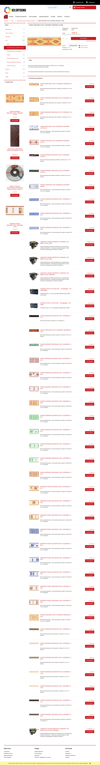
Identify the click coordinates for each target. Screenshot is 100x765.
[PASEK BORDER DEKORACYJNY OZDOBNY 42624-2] (34, 171)
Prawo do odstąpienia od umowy (43, 757)
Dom (6, 40)
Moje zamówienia (8, 755)
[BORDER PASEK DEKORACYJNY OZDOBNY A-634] (34, 602)
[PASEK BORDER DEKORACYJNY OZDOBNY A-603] (34, 388)
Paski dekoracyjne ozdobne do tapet (15, 47)
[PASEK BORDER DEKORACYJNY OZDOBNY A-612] (34, 431)
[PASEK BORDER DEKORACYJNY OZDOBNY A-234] (34, 715)
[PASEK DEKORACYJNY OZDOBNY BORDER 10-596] (34, 84)
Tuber (69, 47)
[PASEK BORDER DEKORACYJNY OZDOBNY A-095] (34, 629)
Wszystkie (7, 36)
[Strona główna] (17, 10)
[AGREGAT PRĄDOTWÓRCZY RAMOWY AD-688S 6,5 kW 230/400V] (34, 276)
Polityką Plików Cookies (42, 763)
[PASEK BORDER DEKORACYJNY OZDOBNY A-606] (34, 403)
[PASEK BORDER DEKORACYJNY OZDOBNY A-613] (34, 445)
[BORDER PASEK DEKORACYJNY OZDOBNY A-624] (34, 573)
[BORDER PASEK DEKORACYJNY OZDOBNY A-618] (34, 502)
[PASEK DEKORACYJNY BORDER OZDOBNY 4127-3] (34, 142)
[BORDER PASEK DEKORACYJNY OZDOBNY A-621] (34, 531)
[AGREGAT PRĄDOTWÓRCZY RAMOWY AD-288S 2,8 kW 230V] (34, 245)
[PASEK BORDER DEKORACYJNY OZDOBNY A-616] (34, 474)
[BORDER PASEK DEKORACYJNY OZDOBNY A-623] (34, 559)
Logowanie (6, 751)
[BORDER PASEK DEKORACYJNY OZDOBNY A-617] (34, 488)
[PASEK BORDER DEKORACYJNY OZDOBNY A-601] (34, 360)
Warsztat (7, 69)
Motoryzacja (8, 29)
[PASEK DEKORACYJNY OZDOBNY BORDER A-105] (34, 330)
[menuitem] (11, 16)
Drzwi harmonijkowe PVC (12, 58)
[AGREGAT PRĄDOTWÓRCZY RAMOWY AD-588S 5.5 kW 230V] (34, 261)
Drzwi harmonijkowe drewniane (14, 62)
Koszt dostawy (38, 753)
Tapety (8, 54)
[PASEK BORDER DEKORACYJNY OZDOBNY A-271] (34, 316)
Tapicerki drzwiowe (11, 65)
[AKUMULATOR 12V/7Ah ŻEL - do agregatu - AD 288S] (34, 305)
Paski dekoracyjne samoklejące (14, 51)
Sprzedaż (37, 755)
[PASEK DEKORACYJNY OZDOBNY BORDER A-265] (34, 617)
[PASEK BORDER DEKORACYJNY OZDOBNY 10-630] (34, 113)
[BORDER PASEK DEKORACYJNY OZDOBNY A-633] (34, 588)
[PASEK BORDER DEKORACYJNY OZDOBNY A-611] (34, 417)
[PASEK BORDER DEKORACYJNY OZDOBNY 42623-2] (34, 155)
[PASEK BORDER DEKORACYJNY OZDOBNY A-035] (34, 214)
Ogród (6, 73)
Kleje (8, 44)
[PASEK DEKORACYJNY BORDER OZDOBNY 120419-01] (34, 128)
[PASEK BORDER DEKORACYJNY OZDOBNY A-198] (34, 672)
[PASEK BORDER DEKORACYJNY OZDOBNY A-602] (34, 374)
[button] (83, 45)
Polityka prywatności (70, 755)
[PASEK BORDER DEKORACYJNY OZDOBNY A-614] (34, 459)
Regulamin (68, 753)
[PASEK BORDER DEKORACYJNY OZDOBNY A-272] (34, 701)
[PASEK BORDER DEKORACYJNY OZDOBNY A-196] (34, 686)
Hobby (6, 76)
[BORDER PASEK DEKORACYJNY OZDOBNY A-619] (34, 516)
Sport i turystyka (9, 33)
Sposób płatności (39, 751)
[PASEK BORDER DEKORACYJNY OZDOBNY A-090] (34, 644)
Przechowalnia (7, 757)
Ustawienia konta (8, 753)
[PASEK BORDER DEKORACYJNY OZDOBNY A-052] (34, 345)
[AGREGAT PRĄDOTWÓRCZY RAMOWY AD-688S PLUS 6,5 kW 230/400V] (34, 731)
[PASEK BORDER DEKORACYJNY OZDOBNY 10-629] (34, 99)
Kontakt (67, 751)
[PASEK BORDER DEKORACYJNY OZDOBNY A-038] (34, 228)
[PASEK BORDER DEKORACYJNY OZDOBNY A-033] (34, 199)
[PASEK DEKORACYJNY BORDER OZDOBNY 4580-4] (34, 186)
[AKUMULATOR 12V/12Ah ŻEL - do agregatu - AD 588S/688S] (34, 291)
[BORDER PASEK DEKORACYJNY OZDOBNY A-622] (34, 545)
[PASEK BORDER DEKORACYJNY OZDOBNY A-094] (34, 658)
